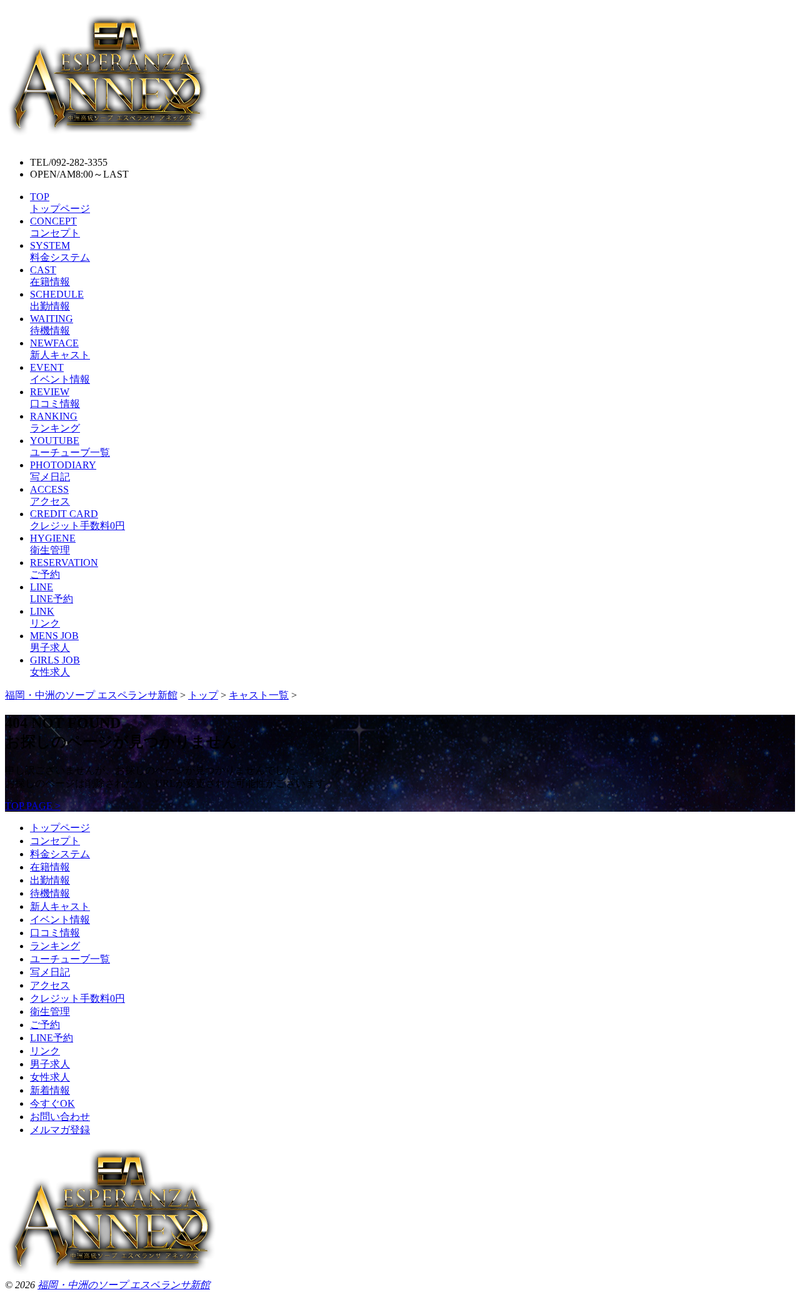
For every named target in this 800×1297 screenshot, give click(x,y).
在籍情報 (50, 867)
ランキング (55, 946)
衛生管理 (50, 1011)
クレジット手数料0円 (77, 998)
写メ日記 (50, 972)
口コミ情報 (55, 932)
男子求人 (50, 1064)
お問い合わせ (60, 1116)
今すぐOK (52, 1103)
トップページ (60, 827)
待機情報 (50, 893)
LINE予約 (51, 1037)
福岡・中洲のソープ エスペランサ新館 (124, 1284)
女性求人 (50, 1077)
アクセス (50, 985)
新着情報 (50, 1090)
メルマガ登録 (60, 1129)
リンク (45, 1051)
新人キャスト (60, 906)
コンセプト (55, 840)
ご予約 (45, 1024)
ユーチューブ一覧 (70, 959)
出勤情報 (50, 880)
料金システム (60, 854)
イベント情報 (60, 919)
